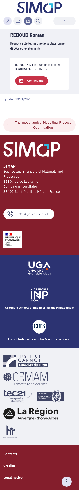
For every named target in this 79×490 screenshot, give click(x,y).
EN (28, 21)
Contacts (10, 454)
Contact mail (35, 81)
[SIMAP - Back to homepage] (39, 7)
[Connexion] (7, 21)
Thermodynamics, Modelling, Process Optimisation (43, 125)
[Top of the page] (68, 482)
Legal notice (13, 477)
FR (18, 21)
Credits (9, 466)
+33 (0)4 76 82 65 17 (34, 214)
